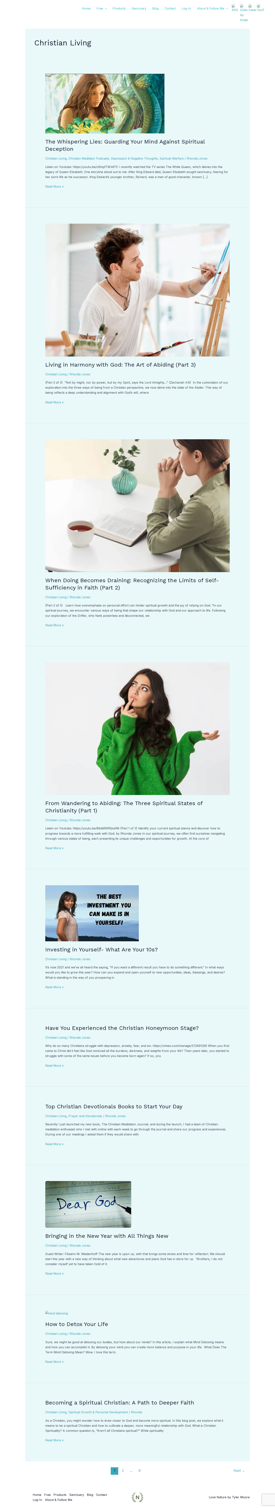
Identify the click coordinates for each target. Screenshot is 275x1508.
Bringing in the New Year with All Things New (106, 1236)
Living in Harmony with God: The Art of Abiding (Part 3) (120, 364)
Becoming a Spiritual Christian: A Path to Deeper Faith (119, 1402)
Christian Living (56, 158)
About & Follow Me (210, 8)
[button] (105, 8)
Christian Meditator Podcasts (88, 158)
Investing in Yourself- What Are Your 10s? (101, 949)
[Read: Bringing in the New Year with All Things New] (88, 1204)
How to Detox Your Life (76, 1324)
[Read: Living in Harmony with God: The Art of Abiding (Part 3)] (137, 290)
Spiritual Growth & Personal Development (98, 1412)
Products (119, 8)
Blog (155, 8)
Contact (170, 8)
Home (86, 8)
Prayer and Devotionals (85, 1116)
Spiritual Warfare (172, 158)
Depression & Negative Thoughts (134, 158)
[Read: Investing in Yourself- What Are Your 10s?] (92, 913)
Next (239, 1471)
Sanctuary (139, 8)
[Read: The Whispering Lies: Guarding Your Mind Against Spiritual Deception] (104, 103)
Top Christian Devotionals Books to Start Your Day (113, 1106)
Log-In (186, 8)
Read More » (54, 186)
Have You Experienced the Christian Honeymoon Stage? (122, 1028)
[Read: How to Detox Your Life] (56, 1313)
